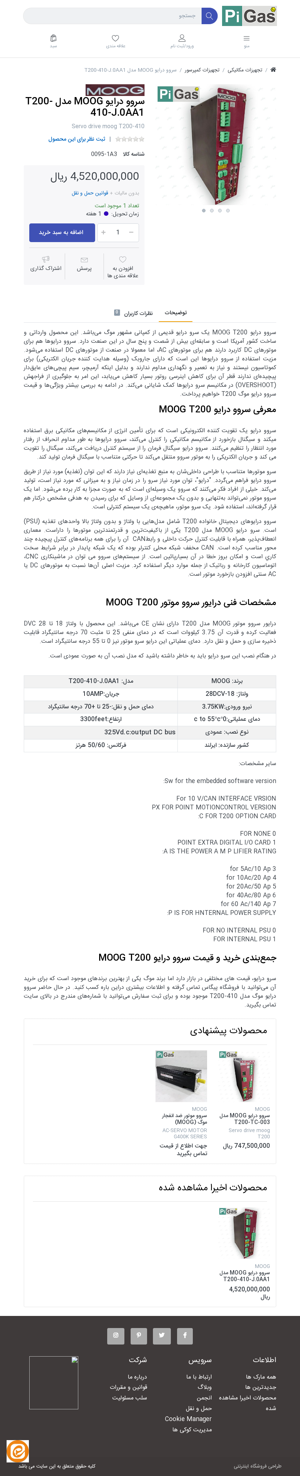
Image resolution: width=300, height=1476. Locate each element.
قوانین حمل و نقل (90, 193)
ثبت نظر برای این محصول (76, 139)
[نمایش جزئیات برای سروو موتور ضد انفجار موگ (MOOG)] (181, 1076)
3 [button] (220, 210)
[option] (215, 144)
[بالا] (273, 70)
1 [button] (204, 210)
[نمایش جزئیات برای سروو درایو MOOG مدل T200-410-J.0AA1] (244, 1233)
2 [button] (212, 210)
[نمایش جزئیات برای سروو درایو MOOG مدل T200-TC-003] (244, 1076)
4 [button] (228, 210)
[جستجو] (210, 16)
